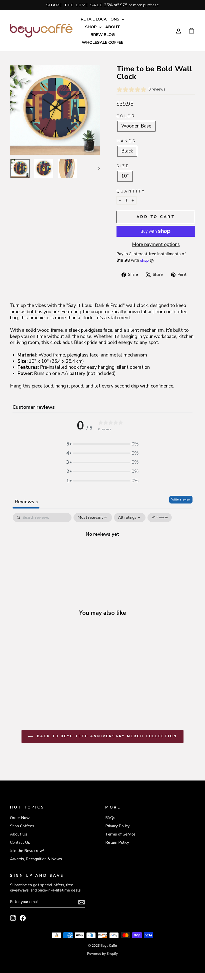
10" (125, 176)
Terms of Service (120, 834)
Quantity (130, 191)
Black (127, 151)
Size (122, 166)
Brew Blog (102, 35)
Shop (91, 27)
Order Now (20, 817)
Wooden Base (136, 126)
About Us (18, 834)
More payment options (156, 245)
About (112, 27)
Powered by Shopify (102, 954)
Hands (126, 141)
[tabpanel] (102, 551)
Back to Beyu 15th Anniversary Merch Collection (106, 736)
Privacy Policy (117, 826)
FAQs (110, 817)
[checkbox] (160, 517)
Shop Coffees (22, 826)
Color (126, 116)
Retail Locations (100, 19)
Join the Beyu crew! (27, 851)
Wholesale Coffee (102, 42)
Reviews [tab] (26, 501)
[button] (102, 444)
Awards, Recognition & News (36, 859)
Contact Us (20, 842)
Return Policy (117, 842)
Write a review (180, 500)
